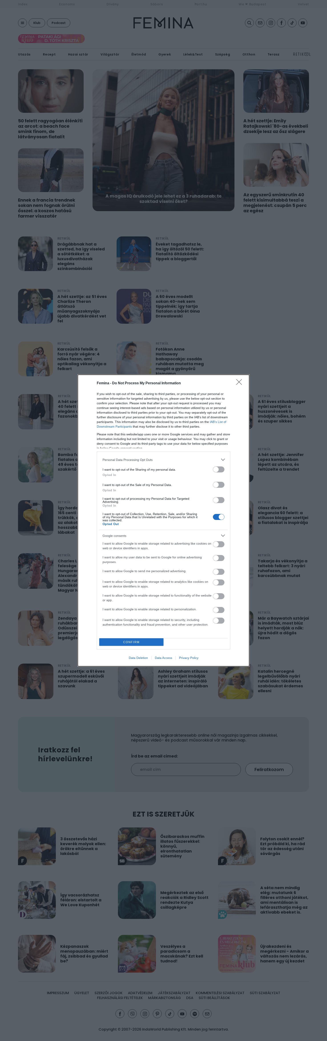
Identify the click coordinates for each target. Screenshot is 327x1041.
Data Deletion (138, 658)
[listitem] (163, 459)
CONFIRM (131, 642)
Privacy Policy (188, 658)
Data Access (163, 658)
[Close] (240, 383)
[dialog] (163, 520)
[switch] (218, 469)
